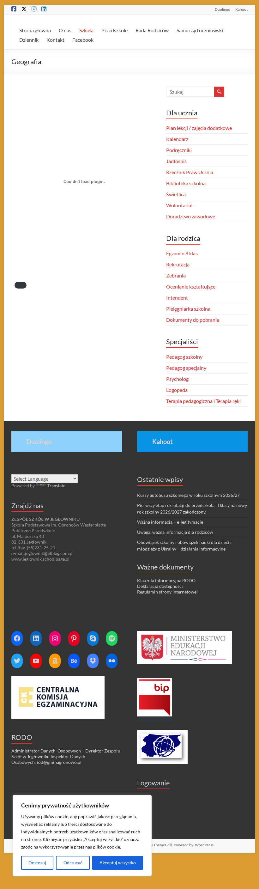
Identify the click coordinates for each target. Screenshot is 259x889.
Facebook (82, 40)
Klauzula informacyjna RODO (166, 580)
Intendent (177, 298)
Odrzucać (72, 862)
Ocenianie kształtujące (190, 286)
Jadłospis (176, 161)
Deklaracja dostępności (160, 586)
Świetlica (176, 194)
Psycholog (177, 379)
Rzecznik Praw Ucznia (189, 172)
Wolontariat (179, 205)
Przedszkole (114, 30)
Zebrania (176, 275)
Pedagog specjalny (186, 368)
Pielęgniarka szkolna (188, 309)
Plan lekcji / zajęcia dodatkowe (199, 128)
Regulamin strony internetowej (167, 591)
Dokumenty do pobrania (192, 320)
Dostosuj (37, 862)
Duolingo (222, 9)
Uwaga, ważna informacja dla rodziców (175, 532)
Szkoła (86, 30)
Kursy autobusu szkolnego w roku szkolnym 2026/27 (188, 495)
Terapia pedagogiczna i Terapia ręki (203, 401)
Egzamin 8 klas (182, 253)
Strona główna (35, 30)
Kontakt (55, 40)
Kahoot (241, 9)
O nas (65, 30)
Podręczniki (179, 150)
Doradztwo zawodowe (190, 216)
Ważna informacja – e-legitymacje (170, 522)
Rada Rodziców (152, 30)
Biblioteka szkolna (186, 183)
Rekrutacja (178, 264)
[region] (82, 835)
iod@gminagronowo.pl (59, 762)
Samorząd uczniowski (200, 30)
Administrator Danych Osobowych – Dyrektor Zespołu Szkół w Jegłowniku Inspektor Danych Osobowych (65, 756)
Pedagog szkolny (184, 357)
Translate (56, 485)
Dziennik (29, 40)
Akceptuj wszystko (117, 862)
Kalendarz (177, 139)
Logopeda (177, 390)
